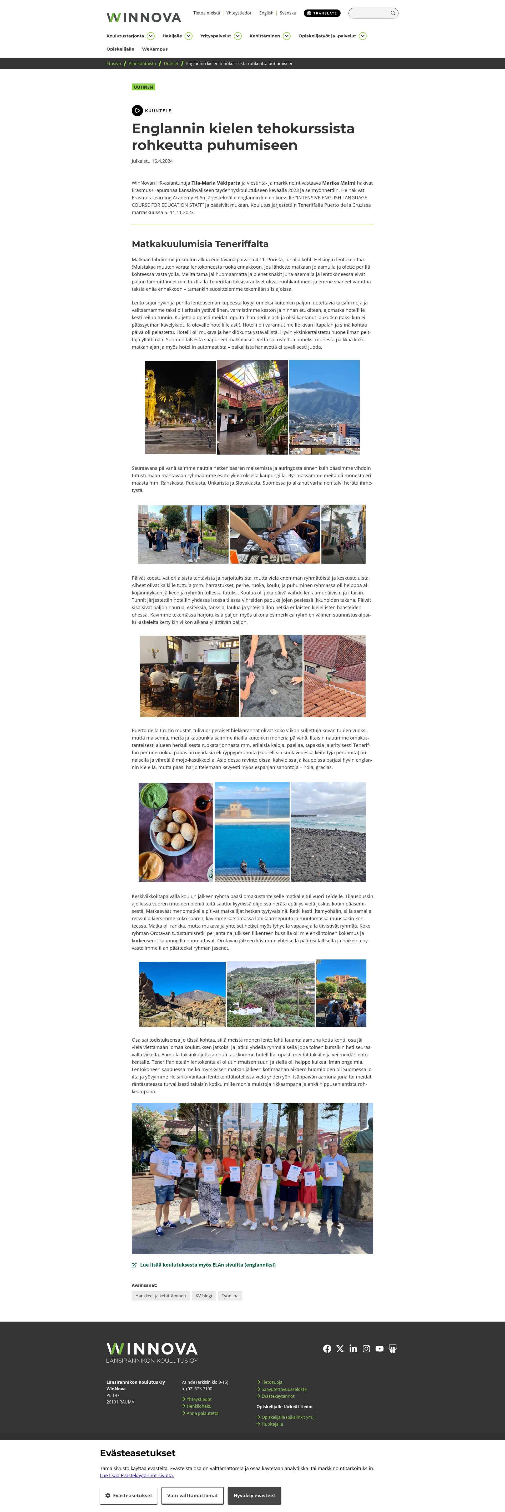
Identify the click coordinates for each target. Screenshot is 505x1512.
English (266, 13)
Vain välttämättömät (192, 1495)
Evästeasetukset (132, 1495)
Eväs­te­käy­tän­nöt (278, 1396)
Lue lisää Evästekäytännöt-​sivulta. (137, 1475)
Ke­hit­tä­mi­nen (265, 35)
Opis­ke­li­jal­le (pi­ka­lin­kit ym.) (288, 1417)
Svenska (288, 13)
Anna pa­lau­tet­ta (203, 1413)
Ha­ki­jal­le (172, 35)
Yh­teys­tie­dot (238, 13)
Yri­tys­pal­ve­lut (215, 35)
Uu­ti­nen (143, 87)
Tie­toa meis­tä (206, 13)
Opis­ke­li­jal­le (120, 49)
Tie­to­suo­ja (272, 1382)
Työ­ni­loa (230, 1296)
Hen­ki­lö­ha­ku (199, 1406)
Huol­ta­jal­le (272, 1424)
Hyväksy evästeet (254, 1495)
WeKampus (155, 49)
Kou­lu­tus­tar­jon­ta (125, 35)
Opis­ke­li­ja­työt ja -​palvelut (327, 35)
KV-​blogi (204, 1296)
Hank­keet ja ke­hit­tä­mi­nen (160, 1296)
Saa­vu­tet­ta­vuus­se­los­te (284, 1389)
